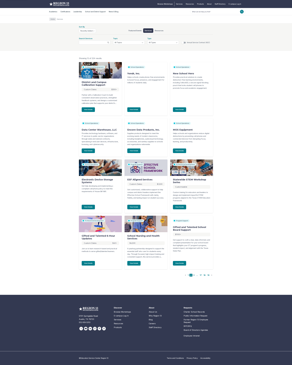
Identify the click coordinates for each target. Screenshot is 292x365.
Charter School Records (194, 312)
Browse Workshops (165, 4)
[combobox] (87, 31)
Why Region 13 (155, 316)
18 (204, 275)
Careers (152, 323)
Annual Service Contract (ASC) (198, 42)
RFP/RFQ (188, 326)
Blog (151, 319)
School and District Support (95, 12)
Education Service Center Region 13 (59, 4)
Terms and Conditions (175, 358)
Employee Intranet (192, 336)
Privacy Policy (192, 358)
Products (200, 4)
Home (53, 19)
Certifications (65, 12)
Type (149, 38)
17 (201, 275)
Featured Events (135, 31)
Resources (190, 4)
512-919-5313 (84, 322)
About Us (153, 312)
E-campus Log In (235, 4)
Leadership (77, 12)
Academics (53, 12)
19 (208, 275)
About (209, 4)
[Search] (242, 11)
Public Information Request (195, 316)
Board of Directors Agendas (196, 330)
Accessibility (205, 358)
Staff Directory (220, 4)
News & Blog (113, 12)
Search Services (86, 38)
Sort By (82, 27)
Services (179, 4)
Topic (115, 38)
